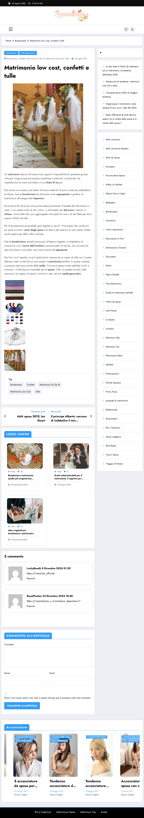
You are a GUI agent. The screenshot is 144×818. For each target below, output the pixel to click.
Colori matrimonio (114, 229)
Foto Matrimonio (28, 53)
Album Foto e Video (115, 193)
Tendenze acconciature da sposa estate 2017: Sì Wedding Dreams (17, 783)
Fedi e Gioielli (112, 274)
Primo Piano (111, 391)
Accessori (110, 166)
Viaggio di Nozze (114, 463)
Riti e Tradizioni (113, 427)
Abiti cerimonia (113, 139)
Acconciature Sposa (115, 175)
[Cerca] (126, 29)
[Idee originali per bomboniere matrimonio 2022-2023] (25, 510)
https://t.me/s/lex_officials (41, 573)
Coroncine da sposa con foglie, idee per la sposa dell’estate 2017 (125, 783)
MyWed (109, 364)
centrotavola (54, 261)
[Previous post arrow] (5, 416)
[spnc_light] (132, 29)
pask (13, 471)
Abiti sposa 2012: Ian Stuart (31, 418)
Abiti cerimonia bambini (117, 148)
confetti (22, 58)
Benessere (110, 202)
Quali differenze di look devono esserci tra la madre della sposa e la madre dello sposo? (120, 119)
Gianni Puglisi (11, 794)
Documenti (111, 256)
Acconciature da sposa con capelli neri (89, 783)
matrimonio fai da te (35, 58)
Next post (56, 411)
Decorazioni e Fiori (115, 238)
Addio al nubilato (114, 184)
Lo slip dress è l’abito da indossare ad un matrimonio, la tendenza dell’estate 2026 (120, 70)
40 (22, 471)
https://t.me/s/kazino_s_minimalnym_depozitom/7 (53, 601)
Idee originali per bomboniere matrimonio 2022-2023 (20, 532)
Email (52, 673)
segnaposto (61, 250)
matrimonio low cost (55, 58)
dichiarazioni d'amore (116, 247)
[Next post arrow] (91, 416)
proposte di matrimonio (117, 400)
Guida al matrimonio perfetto (119, 292)
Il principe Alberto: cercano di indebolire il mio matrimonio (69, 419)
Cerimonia (110, 220)
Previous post (38, 411)
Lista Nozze (111, 310)
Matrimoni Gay (113, 337)
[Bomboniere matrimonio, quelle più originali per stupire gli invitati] (25, 455)
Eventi (108, 265)
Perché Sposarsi (113, 382)
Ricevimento (111, 418)
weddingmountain (71, 273)
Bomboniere (11, 53)
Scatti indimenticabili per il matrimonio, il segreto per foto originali (68, 477)
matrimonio (14, 174)
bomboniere (28, 194)
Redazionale (111, 409)
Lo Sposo (110, 319)
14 (22, 526)
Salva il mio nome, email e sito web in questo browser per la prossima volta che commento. (47, 697)
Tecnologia (111, 445)
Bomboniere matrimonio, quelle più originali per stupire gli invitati (21, 477)
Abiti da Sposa (113, 157)
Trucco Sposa (112, 454)
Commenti (9, 644)
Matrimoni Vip (112, 346)
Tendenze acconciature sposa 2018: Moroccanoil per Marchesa (54, 783)
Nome (7, 673)
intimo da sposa (113, 301)
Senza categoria (113, 436)
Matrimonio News (114, 355)
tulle (67, 58)
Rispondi (31, 578)
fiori (79, 214)
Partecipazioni (112, 373)
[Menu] (10, 29)
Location (110, 328)
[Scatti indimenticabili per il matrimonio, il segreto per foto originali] (71, 455)
